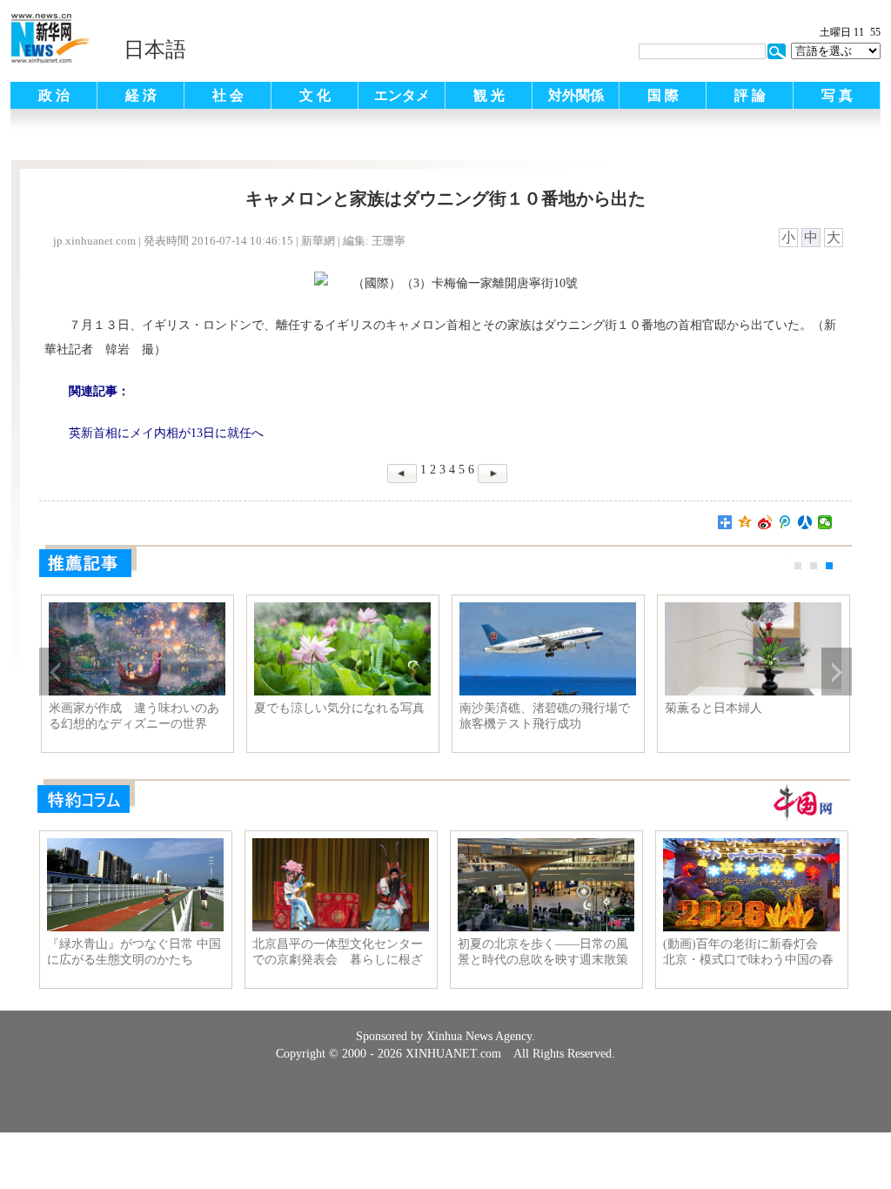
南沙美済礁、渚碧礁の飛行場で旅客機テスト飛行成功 (544, 716)
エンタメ (402, 95)
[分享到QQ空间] (745, 522)
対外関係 (576, 95)
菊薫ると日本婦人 (713, 708)
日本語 (155, 49)
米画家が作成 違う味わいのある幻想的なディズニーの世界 (134, 716)
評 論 (750, 95)
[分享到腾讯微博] (785, 522)
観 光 (489, 95)
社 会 (228, 95)
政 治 (54, 95)
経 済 (141, 95)
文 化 (315, 95)
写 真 (837, 95)
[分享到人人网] (805, 522)
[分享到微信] (825, 522)
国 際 (663, 95)
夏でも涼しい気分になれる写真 (339, 708)
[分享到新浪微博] (765, 522)
